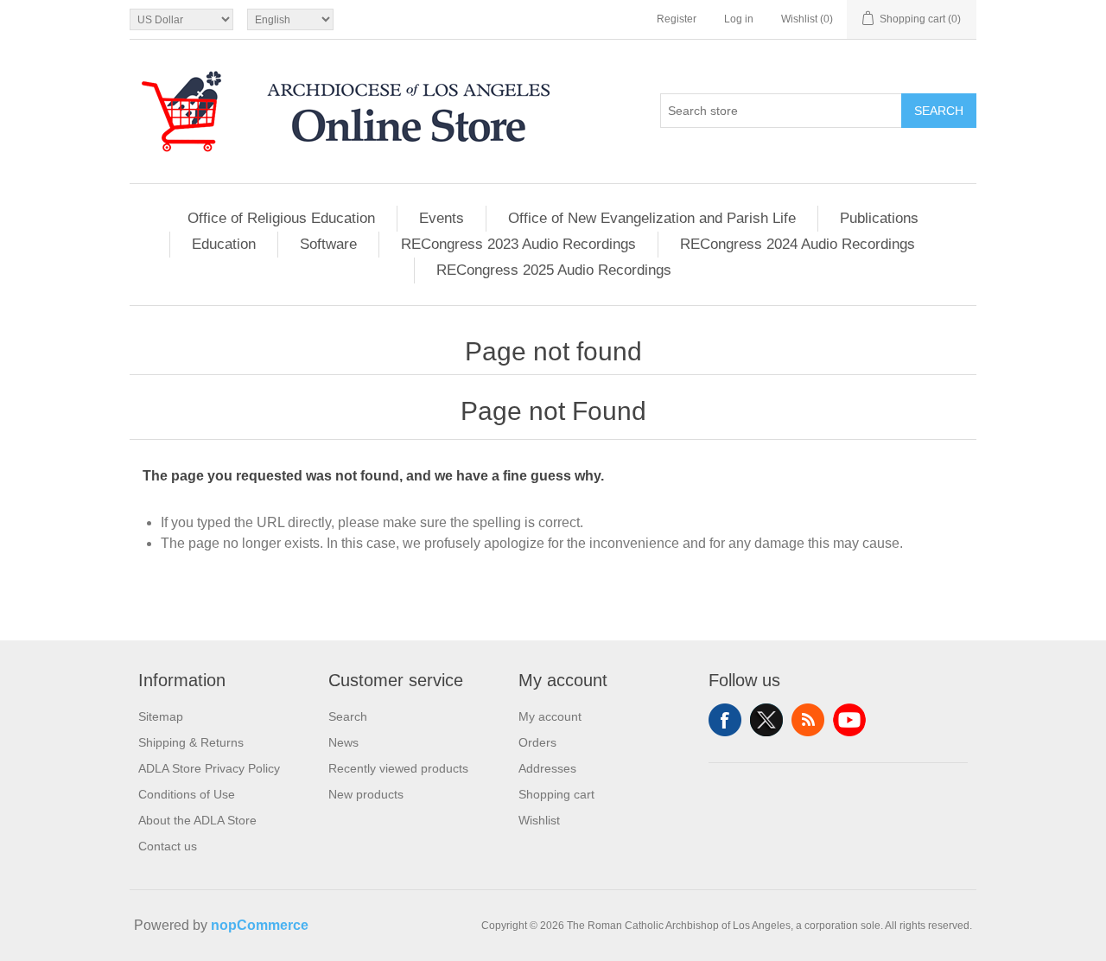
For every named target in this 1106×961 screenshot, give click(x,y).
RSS (807, 719)
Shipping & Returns (191, 742)
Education (224, 244)
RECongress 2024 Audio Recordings (797, 244)
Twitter (766, 719)
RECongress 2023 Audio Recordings (518, 244)
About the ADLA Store (197, 820)
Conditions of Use (186, 794)
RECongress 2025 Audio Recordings (553, 270)
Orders (537, 742)
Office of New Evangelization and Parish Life (652, 218)
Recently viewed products (398, 768)
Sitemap (160, 716)
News (343, 742)
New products (366, 794)
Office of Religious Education (281, 218)
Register (676, 19)
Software (328, 244)
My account (550, 716)
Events (441, 218)
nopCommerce (259, 925)
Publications (879, 218)
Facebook (725, 719)
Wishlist (539, 820)
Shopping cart (556, 794)
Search (938, 111)
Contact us (167, 846)
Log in (738, 19)
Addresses (547, 768)
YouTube (849, 719)
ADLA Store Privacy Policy (209, 768)
